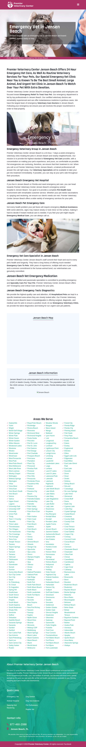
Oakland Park (32, 575)
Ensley (67, 446)
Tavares (12, 544)
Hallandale (50, 585)
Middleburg (31, 630)
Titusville (12, 521)
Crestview (68, 516)
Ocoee (29, 567)
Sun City (12, 577)
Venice (11, 496)
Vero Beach (13, 494)
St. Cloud (12, 585)
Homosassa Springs (50, 556)
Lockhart (49, 446)
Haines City (50, 587)
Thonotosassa (14, 527)
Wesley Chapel (14, 473)
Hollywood (50, 564)
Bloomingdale (69, 600)
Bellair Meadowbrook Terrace (69, 612)
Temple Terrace (14, 542)
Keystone (49, 511)
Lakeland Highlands (49, 482)
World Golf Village (15, 431)
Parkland (30, 489)
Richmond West (33, 433)
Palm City (31, 521)
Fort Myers (50, 645)
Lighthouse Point (52, 448)
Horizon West (51, 552)
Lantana (49, 468)
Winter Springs (14, 433)
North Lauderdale (33, 592)
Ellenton (67, 451)
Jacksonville (50, 537)
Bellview (67, 602)
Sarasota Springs (15, 623)
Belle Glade (68, 607)
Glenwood (68, 496)
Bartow (67, 623)
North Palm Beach (34, 585)
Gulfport (49, 590)
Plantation (31, 461)
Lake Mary (50, 496)
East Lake (68, 468)
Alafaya (67, 645)
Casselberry (68, 559)
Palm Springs (32, 509)
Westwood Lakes (15, 446)
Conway (67, 537)
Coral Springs (69, 529)
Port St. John (32, 446)
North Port (31, 582)
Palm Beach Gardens (31, 525)
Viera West (13, 486)
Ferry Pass (68, 436)
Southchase (13, 592)
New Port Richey (33, 607)
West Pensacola (15, 458)
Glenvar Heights (52, 612)
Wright (11, 428)
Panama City (32, 496)
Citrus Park (68, 554)
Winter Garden (14, 441)
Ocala (29, 569)
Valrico (11, 499)
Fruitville (49, 628)
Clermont (67, 547)
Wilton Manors (14, 443)
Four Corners (51, 633)
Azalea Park (69, 625)
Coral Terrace (69, 527)
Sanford (12, 630)
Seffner (11, 615)
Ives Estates (50, 539)
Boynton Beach (70, 590)
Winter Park (13, 436)
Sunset (11, 567)
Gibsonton (49, 617)
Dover (66, 473)
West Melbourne (15, 466)
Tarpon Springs (14, 547)
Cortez (66, 524)
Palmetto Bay (32, 501)
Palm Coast (31, 519)
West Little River (15, 468)
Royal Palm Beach (34, 423)
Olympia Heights (33, 557)
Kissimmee (50, 509)
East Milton (68, 461)
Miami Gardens (33, 638)
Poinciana (31, 458)
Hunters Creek (51, 547)
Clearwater (68, 552)
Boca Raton (68, 597)
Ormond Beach (33, 542)
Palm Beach (31, 529)
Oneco (29, 554)
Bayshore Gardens (71, 617)
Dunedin (67, 471)
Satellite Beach (14, 620)
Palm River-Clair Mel (33, 513)
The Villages (13, 529)
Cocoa (66, 544)
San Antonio (13, 635)
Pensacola (31, 479)
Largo (48, 466)
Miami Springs (32, 633)
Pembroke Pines (33, 481)
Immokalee (50, 544)
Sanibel (12, 628)
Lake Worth (50, 491)
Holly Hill (49, 567)
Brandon (67, 582)
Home (9, 58)
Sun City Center (15, 575)
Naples (30, 615)
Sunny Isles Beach (16, 572)
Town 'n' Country (15, 519)
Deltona (67, 481)
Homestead (50, 559)
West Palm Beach (15, 463)
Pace (29, 534)
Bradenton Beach (70, 585)
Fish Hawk (68, 433)
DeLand (67, 486)
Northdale (31, 580)
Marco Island (50, 428)
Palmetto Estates (33, 499)
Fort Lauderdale (52, 648)
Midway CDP (32, 628)
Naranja (30, 612)
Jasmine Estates (52, 532)
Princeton (31, 441)
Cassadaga (68, 489)
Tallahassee (13, 559)
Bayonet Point (69, 620)
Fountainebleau (52, 635)
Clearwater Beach (71, 549)
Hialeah (49, 580)
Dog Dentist (30, 697)
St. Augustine (14, 587)
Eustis (66, 441)
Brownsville (68, 577)
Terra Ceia (13, 539)
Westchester (13, 453)
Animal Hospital (13, 701)
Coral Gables (69, 532)
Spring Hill (13, 590)
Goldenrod (50, 605)
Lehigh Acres (51, 453)
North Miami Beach (34, 587)
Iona (47, 542)
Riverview (31, 431)
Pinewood (31, 466)
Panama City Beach (32, 492)
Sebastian (12, 617)
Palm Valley (31, 506)
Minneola (30, 625)
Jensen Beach (18, 58)
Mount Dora (31, 620)
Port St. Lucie (32, 443)
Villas (11, 484)
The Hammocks (15, 532)
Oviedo (30, 539)
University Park (14, 506)
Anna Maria (68, 640)
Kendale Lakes (51, 521)
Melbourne (31, 648)
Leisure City (50, 451)
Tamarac (12, 554)
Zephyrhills (13, 423)
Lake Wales (50, 494)
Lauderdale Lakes (52, 463)
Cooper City (68, 534)
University (12, 511)
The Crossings (14, 534)
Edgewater (68, 458)
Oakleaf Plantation (34, 572)
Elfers (66, 453)
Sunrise (12, 569)
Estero (66, 443)
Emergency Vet (13, 697)
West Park (12, 461)
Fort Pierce (50, 640)
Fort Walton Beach (53, 638)
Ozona (29, 537)
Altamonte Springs (71, 643)
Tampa (11, 549)
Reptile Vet (30, 709)
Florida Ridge (69, 425)
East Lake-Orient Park (70, 465)
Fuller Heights (51, 625)
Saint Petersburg (15, 638)
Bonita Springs (69, 592)
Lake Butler (50, 504)
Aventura (67, 628)
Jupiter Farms (51, 524)
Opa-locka (31, 549)
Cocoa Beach (69, 542)
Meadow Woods (52, 423)
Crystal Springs (70, 511)
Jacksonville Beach (53, 534)
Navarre (30, 610)
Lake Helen (68, 494)
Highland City (51, 575)
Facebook (67, 744)
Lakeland (49, 486)
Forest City (68, 423)
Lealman (49, 458)
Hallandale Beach (52, 582)
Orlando (30, 544)
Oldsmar (30, 559)
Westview (12, 448)
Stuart (11, 580)
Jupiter (48, 527)
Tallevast (12, 557)
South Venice (14, 595)
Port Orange (31, 451)
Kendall (49, 519)
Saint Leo (12, 640)
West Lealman (14, 471)
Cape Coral (68, 567)
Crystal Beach (69, 514)
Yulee (11, 425)
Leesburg (49, 456)
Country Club (69, 521)
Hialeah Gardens (52, 577)
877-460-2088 (18, 724)
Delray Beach (69, 484)
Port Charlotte (32, 453)
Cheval (67, 557)
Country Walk (69, 519)
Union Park (13, 514)
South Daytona (14, 605)
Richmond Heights (34, 436)
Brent (66, 580)
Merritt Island (32, 645)
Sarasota (12, 625)
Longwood (50, 441)
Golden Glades (51, 607)
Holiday (49, 569)
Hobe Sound (50, 572)
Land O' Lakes (51, 471)
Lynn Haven (50, 436)
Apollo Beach (69, 638)
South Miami (13, 602)
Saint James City (15, 643)
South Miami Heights (13, 598)
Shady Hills (13, 610)
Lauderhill (49, 461)
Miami (29, 643)
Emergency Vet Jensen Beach (37, 58)
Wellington (13, 476)
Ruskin (11, 648)
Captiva (67, 564)
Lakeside (49, 479)
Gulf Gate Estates (52, 592)
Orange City (31, 547)
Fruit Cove (50, 630)
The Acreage (13, 537)
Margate (49, 425)
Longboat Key (51, 443)
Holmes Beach (51, 562)
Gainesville (50, 623)
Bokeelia (67, 595)
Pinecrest (30, 473)
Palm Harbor (32, 516)
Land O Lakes (51, 473)
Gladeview (50, 615)
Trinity (11, 516)
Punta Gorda (32, 438)
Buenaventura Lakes (69, 573)
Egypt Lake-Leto (70, 456)
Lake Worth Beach (53, 489)
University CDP (14, 509)
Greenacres (50, 597)
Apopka (67, 635)
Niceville (30, 600)
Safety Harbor (14, 645)
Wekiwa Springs (15, 479)
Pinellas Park (32, 468)
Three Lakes (13, 524)
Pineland (30, 471)
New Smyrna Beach (32, 604)
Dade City (68, 504)
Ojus (29, 562)
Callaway (67, 569)
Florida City (68, 428)
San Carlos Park (15, 633)
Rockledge (31, 425)
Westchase (13, 456)
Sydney (11, 562)
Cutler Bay (68, 509)
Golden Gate (50, 610)
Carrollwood (69, 562)
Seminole (12, 612)
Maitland (49, 433)
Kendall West (51, 516)
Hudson (49, 549)
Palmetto (30, 504)
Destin (66, 479)
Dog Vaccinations (32, 701)
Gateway (49, 620)
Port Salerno (32, 448)
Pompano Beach (33, 456)
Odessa (30, 564)
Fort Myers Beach (52, 643)
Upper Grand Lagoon (13, 502)
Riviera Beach (32, 428)
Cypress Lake (69, 506)
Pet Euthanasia (32, 705)
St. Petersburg (14, 582)
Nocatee (30, 597)
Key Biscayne (51, 514)
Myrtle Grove (32, 617)
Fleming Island (69, 431)
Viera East (13, 489)
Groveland (50, 595)
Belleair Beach (69, 605)
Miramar (30, 623)
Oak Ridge (31, 577)
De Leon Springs (70, 491)
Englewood (68, 448)
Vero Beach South (15, 491)
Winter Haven (14, 438)
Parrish (30, 486)
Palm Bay (31, 532)
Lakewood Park (51, 476)
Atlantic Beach (69, 633)
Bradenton (68, 587)
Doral (66, 476)
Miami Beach (32, 640)
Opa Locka (31, 552)
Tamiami (12, 552)
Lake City (49, 501)
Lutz (47, 438)
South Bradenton (15, 607)
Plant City (31, 463)
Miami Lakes (32, 635)
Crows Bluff (68, 499)
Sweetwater (13, 564)
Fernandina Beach (71, 438)
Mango (48, 431)
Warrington (13, 481)
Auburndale (68, 630)
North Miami (31, 590)
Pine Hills (31, 476)
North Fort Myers (33, 595)
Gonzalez (49, 602)
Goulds (48, 600)
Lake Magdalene (52, 499)
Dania (66, 501)
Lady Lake (50, 506)
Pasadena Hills (33, 484)
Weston (11, 451)
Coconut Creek (70, 539)
